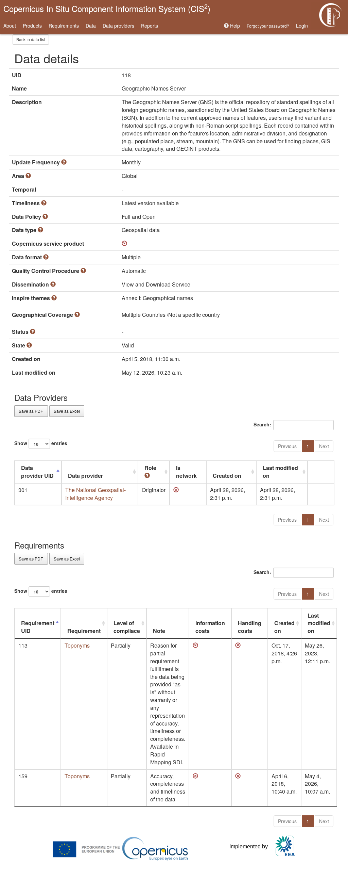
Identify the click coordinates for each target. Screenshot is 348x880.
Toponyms (77, 645)
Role (150, 468)
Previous (287, 446)
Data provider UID (37, 471)
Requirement (84, 631)
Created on (227, 475)
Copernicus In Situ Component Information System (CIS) (106, 8)
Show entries (40, 443)
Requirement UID (37, 627)
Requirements (64, 25)
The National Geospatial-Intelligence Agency (95, 494)
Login (302, 25)
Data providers (118, 25)
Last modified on (280, 471)
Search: (262, 424)
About (9, 25)
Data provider (85, 475)
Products (32, 25)
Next (324, 446)
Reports (149, 25)
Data (91, 25)
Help (234, 25)
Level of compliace (127, 627)
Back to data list (30, 39)
